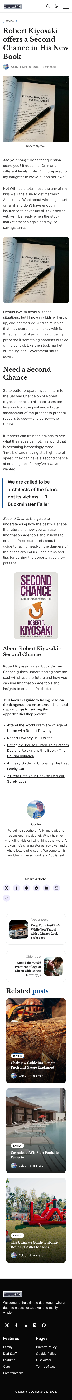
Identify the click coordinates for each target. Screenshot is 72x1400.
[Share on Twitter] (6, 887)
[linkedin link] (25, 1325)
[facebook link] (16, 1325)
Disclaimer (43, 1360)
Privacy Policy (46, 1347)
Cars (6, 1366)
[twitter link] (7, 1325)
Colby (14, 66)
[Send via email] (56, 887)
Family (7, 1347)
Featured (9, 1360)
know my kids (40, 317)
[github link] (44, 1325)
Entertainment (13, 1373)
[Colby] (6, 67)
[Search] (48, 6)
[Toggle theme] (56, 6)
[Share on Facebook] (16, 887)
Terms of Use (45, 1366)
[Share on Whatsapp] (36, 887)
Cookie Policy (46, 1353)
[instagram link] (34, 1325)
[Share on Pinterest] (26, 887)
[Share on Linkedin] (46, 887)
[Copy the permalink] (6, 898)
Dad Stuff (10, 1353)
